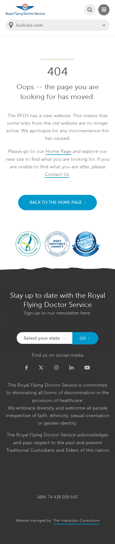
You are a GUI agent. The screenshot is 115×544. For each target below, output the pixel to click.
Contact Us (57, 174)
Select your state (42, 338)
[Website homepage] (25, 9)
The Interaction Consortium (76, 520)
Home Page (58, 151)
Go (83, 338)
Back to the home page (56, 202)
